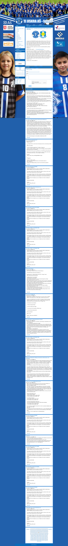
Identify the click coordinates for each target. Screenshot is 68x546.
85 (41, 533)
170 (37, 541)
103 (47, 534)
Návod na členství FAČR (19, 28)
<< (16, 68)
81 (36, 533)
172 (40, 541)
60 (46, 531)
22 (35, 529)
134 (43, 537)
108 (37, 535)
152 (37, 539)
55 (40, 531)
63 (32, 532)
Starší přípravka (18, 37)
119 (37, 536)
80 (35, 533)
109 (39, 535)
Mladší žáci (18, 36)
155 (42, 539)
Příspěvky (17, 42)
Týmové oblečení (18, 44)
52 (36, 531)
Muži (17, 32)
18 (30, 529)
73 (44, 532)
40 (39, 530)
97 (38, 534)
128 (34, 537)
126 (31, 537)
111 (42, 535)
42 (42, 530)
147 (46, 538)
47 (30, 531)
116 (32, 536)
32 (47, 529)
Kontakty (17, 31)
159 (31, 540)
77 (31, 533)
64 (33, 532)
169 (46, 540)
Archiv (17, 40)
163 (37, 540)
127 (32, 537)
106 (34, 535)
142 (38, 538)
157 (45, 539)
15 (44, 528)
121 (40, 536)
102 (45, 534)
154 (40, 539)
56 (41, 531)
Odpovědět (28, 137)
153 (38, 539)
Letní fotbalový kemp (19, 41)
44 (44, 530)
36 (34, 530)
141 (37, 538)
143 (40, 538)
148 (31, 539)
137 (31, 538)
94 (34, 534)
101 (43, 534)
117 (34, 536)
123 (43, 536)
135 (45, 537)
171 (39, 541)
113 (45, 535)
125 (46, 536)
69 (39, 532)
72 (43, 532)
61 (47, 531)
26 (40, 529)
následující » (50, 529)
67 (37, 532)
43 (43, 530)
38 (37, 530)
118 (35, 536)
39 (38, 530)
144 (42, 538)
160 (32, 540)
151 (35, 539)
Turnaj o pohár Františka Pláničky (19, 46)
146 (45, 538)
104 (31, 535)
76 (30, 533)
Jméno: (27, 71)
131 (38, 537)
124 (45, 536)
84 (40, 533)
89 (46, 533)
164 (38, 540)
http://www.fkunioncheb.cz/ (40, 49)
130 (37, 537)
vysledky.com (18, 54)
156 (43, 539)
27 (41, 529)
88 (45, 533)
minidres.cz (18, 55)
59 (45, 531)
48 (31, 531)
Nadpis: (27, 73)
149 (32, 539)
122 (42, 536)
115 (31, 536)
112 (43, 535)
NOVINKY (30, 25)
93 (33, 534)
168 (45, 540)
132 (40, 537)
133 (42, 537)
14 (43, 528)
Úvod (27, 25)
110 (40, 535)
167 (43, 540)
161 (34, 540)
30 (45, 529)
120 (38, 536)
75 (47, 532)
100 (42, 534)
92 (32, 534)
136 (46, 537)
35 (33, 530)
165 (40, 540)
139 (34, 538)
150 (34, 539)
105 (32, 535)
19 (31, 529)
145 (43, 538)
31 (46, 529)
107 (35, 535)
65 (34, 532)
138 (32, 538)
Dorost (17, 33)
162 (35, 540)
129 (35, 537)
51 (35, 531)
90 (47, 533)
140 (35, 538)
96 (37, 534)
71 (42, 532)
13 (42, 528)
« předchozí (27, 529)
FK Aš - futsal (18, 58)
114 (46, 535)
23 (36, 529)
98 (39, 534)
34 (32, 530)
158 (46, 539)
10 (38, 528)
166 (42, 540)
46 (47, 530)
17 (47, 528)
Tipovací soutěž (18, 47)
